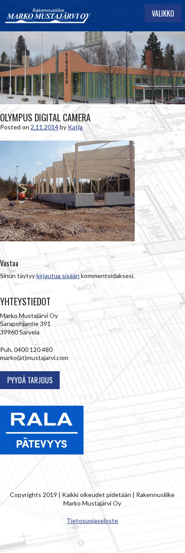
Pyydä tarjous (30, 380)
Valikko (163, 13)
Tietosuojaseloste (92, 520)
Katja (75, 127)
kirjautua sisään (57, 275)
